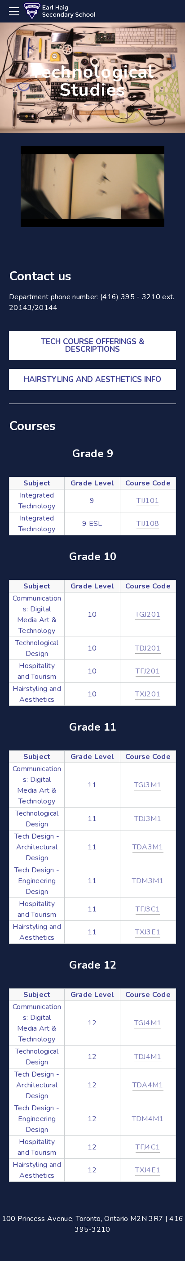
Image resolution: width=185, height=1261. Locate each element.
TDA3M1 (147, 847)
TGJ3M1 (147, 785)
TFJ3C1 (148, 909)
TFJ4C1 (148, 1147)
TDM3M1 (148, 881)
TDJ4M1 (148, 1057)
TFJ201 (148, 671)
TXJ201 (147, 694)
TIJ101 (148, 501)
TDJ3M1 (148, 819)
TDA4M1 (147, 1085)
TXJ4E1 (147, 1170)
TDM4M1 (148, 1119)
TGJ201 (147, 614)
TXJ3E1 (147, 932)
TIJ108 (148, 524)
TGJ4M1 (147, 1023)
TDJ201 (148, 648)
